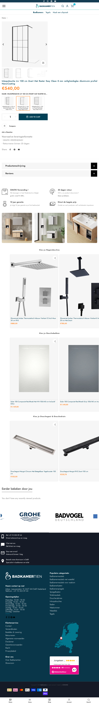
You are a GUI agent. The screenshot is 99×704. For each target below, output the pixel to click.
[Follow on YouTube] (55, 1)
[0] (72, 6)
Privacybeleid (10, 651)
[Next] (44, 44)
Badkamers (38, 12)
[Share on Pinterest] (14, 149)
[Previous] (5, 44)
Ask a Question (7, 132)
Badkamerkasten (56, 585)
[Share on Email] (19, 149)
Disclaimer (9, 641)
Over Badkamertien (13, 660)
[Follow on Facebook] (44, 1)
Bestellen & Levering (13, 632)
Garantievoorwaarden (13, 644)
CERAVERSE (65, 685)
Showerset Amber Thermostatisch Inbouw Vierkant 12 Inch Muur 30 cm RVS (33, 319)
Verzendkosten (11, 629)
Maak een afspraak (60, 12)
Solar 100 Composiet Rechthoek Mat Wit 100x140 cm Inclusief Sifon (33, 402)
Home (4, 18)
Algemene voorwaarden (14, 638)
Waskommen (55, 607)
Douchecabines (56, 598)
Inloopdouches (56, 601)
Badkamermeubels (57, 576)
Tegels (48, 12)
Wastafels (53, 610)
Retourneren (10, 635)
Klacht (7, 647)
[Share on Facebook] (10, 149)
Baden (52, 604)
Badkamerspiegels (57, 588)
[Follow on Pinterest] (51, 1)
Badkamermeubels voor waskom (62, 582)
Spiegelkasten (55, 592)
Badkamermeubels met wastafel (62, 579)
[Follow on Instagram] (48, 1)
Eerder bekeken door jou (17, 489)
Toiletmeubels (55, 595)
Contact (8, 626)
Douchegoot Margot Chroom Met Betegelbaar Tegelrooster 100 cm (33, 472)
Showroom (9, 663)
